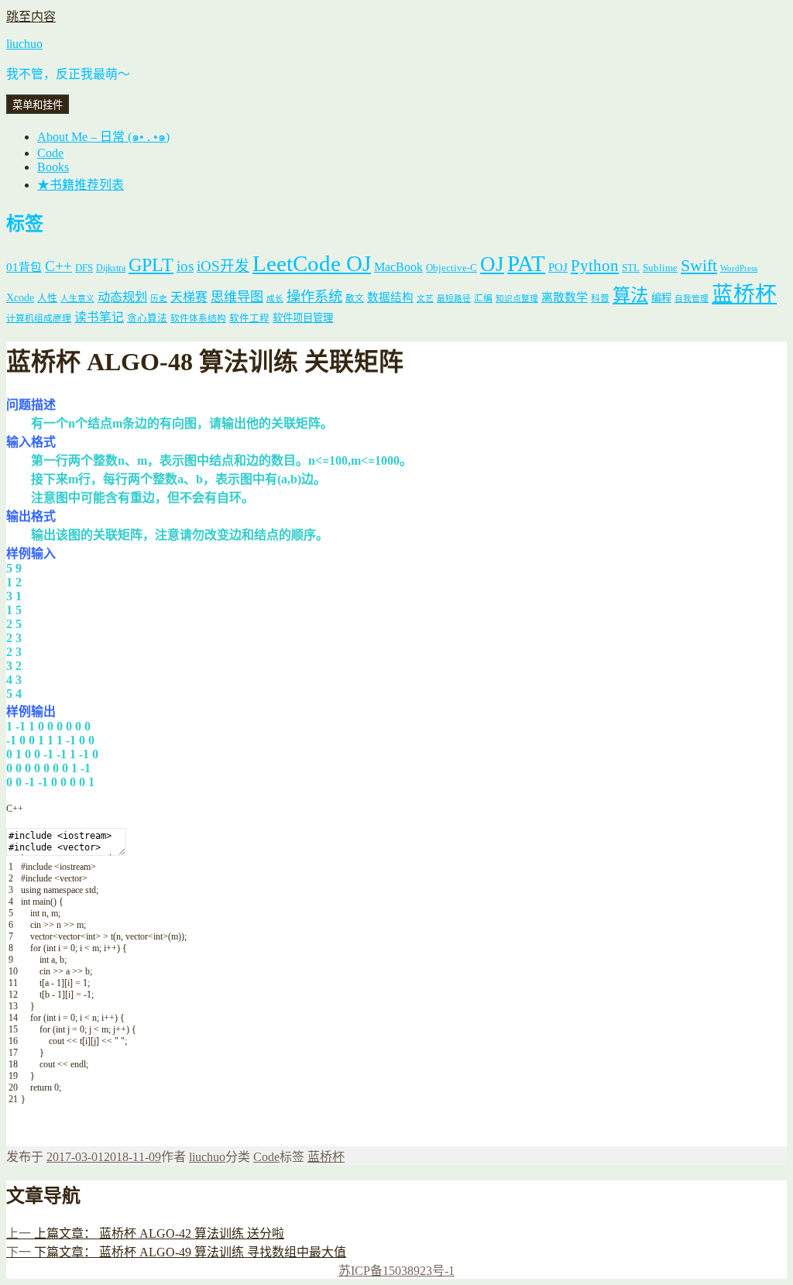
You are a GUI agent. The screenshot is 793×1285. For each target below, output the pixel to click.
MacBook (398, 266)
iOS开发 (223, 266)
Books (53, 167)
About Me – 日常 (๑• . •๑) (103, 136)
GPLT (151, 264)
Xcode (20, 297)
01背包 (24, 267)
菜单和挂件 (37, 105)
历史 (158, 298)
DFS (84, 268)
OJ (492, 264)
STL (631, 267)
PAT (526, 263)
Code (50, 153)
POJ (558, 267)
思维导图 (237, 297)
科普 (600, 299)
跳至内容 (31, 16)
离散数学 (564, 297)
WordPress (738, 268)
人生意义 (77, 298)
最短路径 (454, 298)
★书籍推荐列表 (80, 184)
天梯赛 (189, 297)
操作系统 (314, 296)
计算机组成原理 (38, 319)
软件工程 (249, 318)
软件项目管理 (303, 318)
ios (185, 266)
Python (595, 265)
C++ (58, 266)
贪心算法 (147, 318)
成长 (274, 298)
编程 (661, 298)
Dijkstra (110, 268)
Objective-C (451, 267)
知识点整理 (517, 298)
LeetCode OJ (311, 263)
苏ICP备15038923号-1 (396, 1270)
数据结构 (390, 297)
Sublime (660, 267)
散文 (354, 299)
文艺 (425, 298)
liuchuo (24, 43)
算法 (630, 295)
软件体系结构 (198, 319)
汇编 (483, 299)
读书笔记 (99, 317)
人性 (47, 298)
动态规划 (122, 297)
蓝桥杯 (744, 294)
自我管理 (692, 298)
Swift (699, 265)
